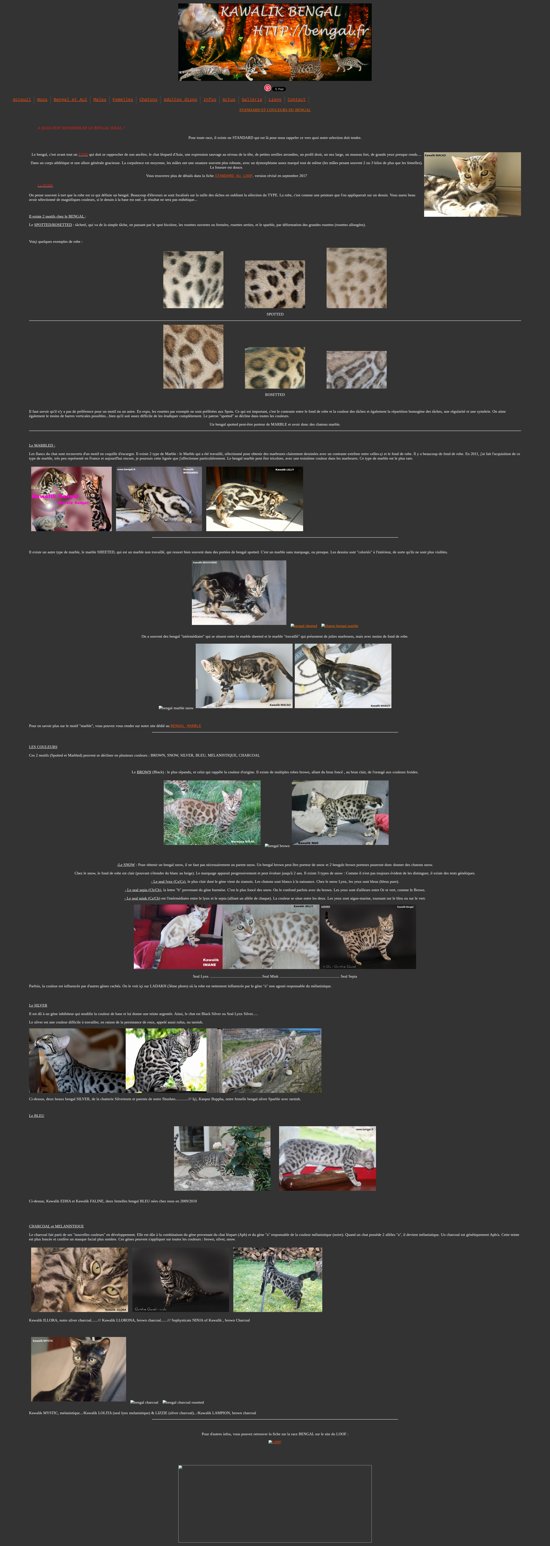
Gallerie (252, 99)
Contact (297, 99)
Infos (209, 99)
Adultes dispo (180, 99)
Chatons (148, 99)
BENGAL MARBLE (186, 726)
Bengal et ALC (70, 99)
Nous (42, 99)
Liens (275, 99)
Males (99, 99)
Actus (229, 99)
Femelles (123, 99)
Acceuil (22, 99)
